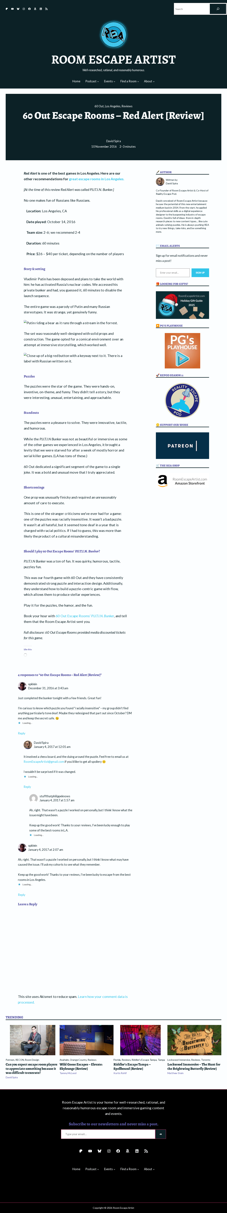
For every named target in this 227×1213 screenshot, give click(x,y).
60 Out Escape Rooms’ (85, 616)
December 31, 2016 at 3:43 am (48, 688)
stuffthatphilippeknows (55, 796)
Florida (117, 1059)
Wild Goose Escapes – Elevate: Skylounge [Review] (81, 1066)
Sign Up (200, 272)
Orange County (78, 1059)
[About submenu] (154, 81)
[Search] (218, 9)
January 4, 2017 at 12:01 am (52, 747)
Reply (21, 733)
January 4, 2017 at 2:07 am (45, 849)
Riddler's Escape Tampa (144, 1059)
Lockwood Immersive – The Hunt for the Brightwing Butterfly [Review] (193, 1066)
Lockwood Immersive (178, 1059)
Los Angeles (112, 106)
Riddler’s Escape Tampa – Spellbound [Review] (132, 1066)
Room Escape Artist (113, 59)
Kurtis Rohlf (120, 1073)
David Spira (113, 141)
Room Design (32, 1059)
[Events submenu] (114, 81)
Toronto (205, 1059)
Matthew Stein (175, 1073)
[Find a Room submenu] (138, 81)
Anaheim (64, 1059)
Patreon (10, 1059)
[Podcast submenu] (98, 81)
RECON (19, 1059)
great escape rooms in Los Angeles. (96, 179)
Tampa (161, 1059)
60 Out (99, 106)
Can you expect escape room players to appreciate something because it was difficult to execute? (31, 1068)
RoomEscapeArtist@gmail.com (44, 761)
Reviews (126, 106)
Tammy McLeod (68, 1073)
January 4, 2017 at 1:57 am (57, 800)
